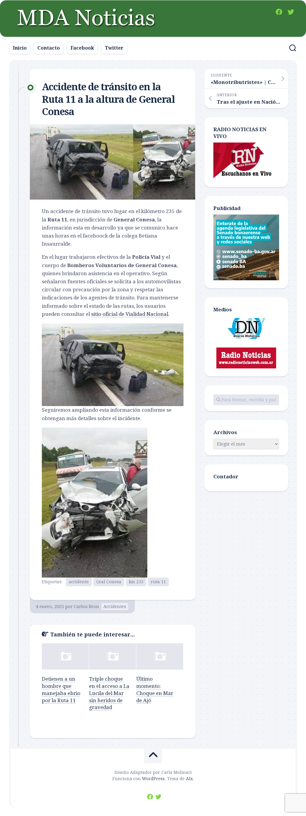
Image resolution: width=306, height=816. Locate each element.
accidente (79, 581)
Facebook (82, 48)
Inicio (20, 48)
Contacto (48, 48)
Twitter (114, 48)
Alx (189, 778)
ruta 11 (158, 581)
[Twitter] (290, 12)
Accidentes (114, 606)
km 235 (136, 581)
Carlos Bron (86, 606)
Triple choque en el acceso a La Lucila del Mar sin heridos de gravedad (109, 693)
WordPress (153, 778)
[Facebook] (279, 12)
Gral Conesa (108, 581)
